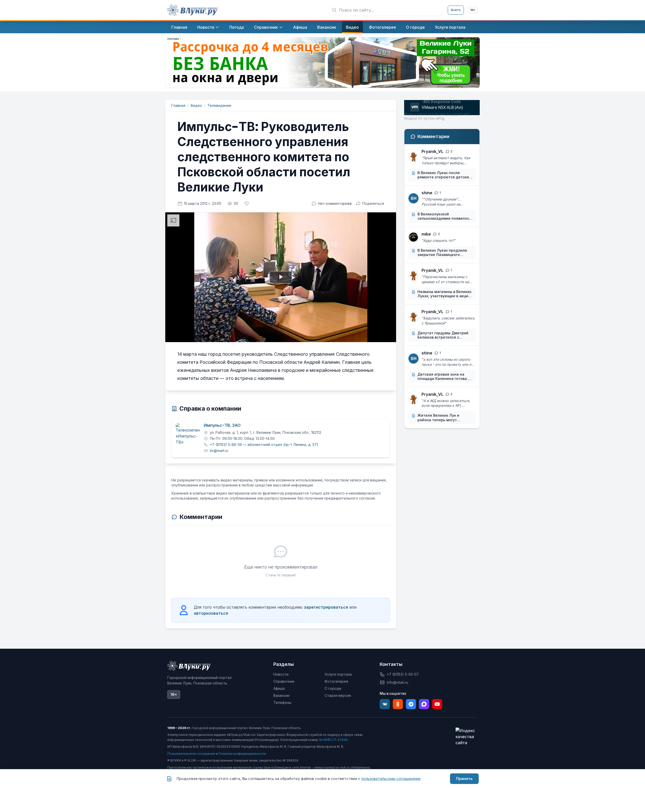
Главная (178, 105)
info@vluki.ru (397, 682)
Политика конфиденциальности (242, 754)
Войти (456, 10)
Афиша (279, 688)
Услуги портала (338, 674)
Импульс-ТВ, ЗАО (222, 425)
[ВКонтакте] (385, 704)
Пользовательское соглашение (191, 754)
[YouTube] (437, 704)
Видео (196, 105)
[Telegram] (411, 704)
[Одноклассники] (398, 704)
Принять (464, 778)
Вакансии (281, 695)
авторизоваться (211, 613)
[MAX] (424, 704)
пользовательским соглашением (391, 778)
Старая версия (338, 695)
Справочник (283, 681)
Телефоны (282, 702)
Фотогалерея (336, 681)
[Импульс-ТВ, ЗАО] (188, 435)
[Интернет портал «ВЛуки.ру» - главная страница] (192, 10)
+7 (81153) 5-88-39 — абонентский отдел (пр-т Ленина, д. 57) (264, 444)
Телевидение (219, 105)
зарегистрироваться (326, 607)
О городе (333, 688)
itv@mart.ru (219, 450)
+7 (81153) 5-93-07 (403, 674)
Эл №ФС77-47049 (333, 740)
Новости (280, 674)
